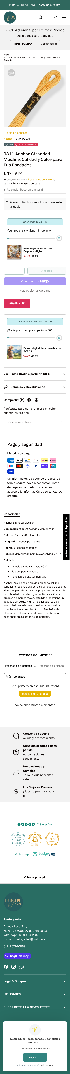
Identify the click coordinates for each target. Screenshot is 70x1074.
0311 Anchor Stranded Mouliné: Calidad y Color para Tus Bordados (32, 58)
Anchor (8, 138)
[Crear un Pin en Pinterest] (36, 400)
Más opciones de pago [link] (35, 290)
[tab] (12, 514)
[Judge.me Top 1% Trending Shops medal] (35, 839)
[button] (56, 17)
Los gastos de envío (40, 179)
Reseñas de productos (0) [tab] (20, 665)
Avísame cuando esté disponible (66, 537)
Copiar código (49, 43)
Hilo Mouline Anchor (15, 132)
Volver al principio (35, 877)
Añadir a (14, 303)
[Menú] (64, 17)
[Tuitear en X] (22, 400)
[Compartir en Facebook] (29, 400)
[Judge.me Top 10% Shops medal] (52, 839)
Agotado (46, 270)
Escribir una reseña (35, 693)
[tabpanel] (35, 574)
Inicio (6, 54)
